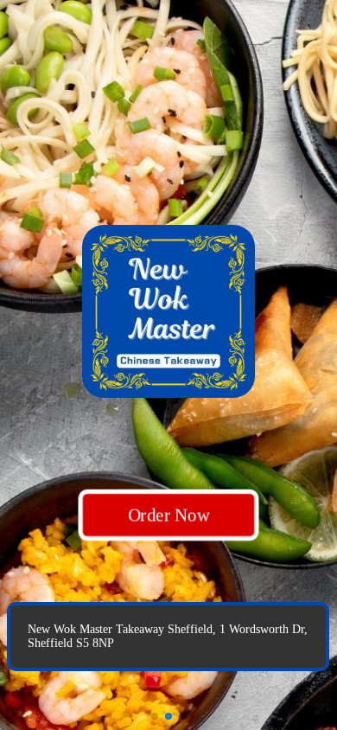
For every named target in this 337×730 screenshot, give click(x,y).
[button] (154, 716)
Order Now (168, 514)
